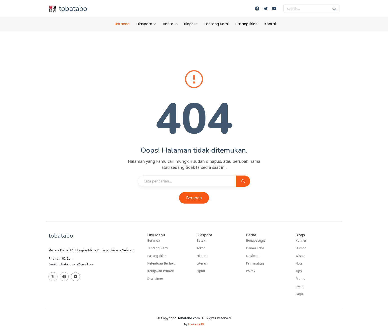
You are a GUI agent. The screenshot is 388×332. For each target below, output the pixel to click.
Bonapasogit (255, 240)
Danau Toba (255, 248)
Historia (202, 255)
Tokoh (201, 248)
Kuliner (300, 240)
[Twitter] (265, 9)
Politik (250, 271)
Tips (298, 271)
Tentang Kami (216, 23)
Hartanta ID (196, 324)
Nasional (252, 255)
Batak (201, 240)
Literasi (202, 263)
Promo (300, 278)
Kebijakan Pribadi (160, 271)
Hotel (299, 263)
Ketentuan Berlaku (161, 263)
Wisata (300, 255)
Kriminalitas (255, 263)
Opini (201, 271)
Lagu (299, 293)
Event (299, 286)
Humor (300, 248)
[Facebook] (257, 9)
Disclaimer (155, 278)
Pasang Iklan (246, 23)
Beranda (122, 23)
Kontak (270, 23)
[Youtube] (274, 9)
